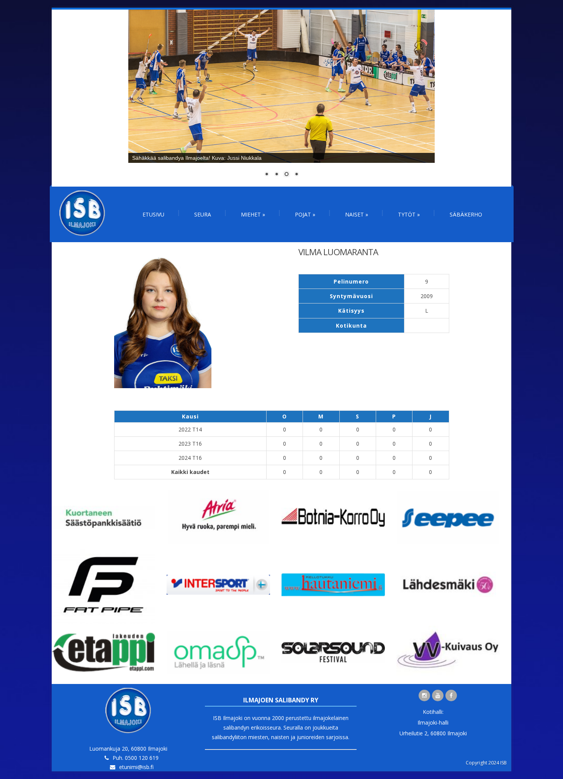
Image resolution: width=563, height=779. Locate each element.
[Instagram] (424, 695)
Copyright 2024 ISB (486, 762)
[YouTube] (438, 695)
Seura (202, 214)
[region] (281, 98)
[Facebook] (451, 695)
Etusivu (153, 214)
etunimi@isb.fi (136, 767)
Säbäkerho (466, 214)
